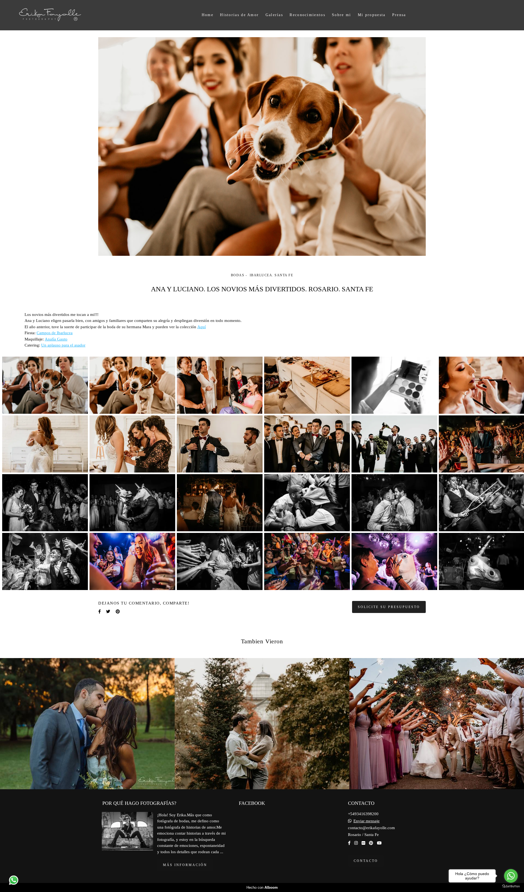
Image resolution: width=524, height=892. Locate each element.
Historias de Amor (239, 15)
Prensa (399, 15)
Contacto (366, 861)
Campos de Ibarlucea (55, 333)
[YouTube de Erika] (379, 843)
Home (207, 15)
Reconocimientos (307, 15)
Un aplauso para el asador (63, 345)
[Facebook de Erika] (349, 843)
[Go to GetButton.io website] (511, 886)
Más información (185, 865)
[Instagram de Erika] (356, 843)
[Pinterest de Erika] (371, 843)
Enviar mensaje (366, 821)
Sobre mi (341, 15)
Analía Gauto (56, 339)
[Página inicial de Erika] (61, 15)
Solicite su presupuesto (389, 607)
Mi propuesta (372, 15)
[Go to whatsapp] (511, 876)
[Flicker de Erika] (363, 843)
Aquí (201, 327)
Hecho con (262, 887)
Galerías (274, 15)
